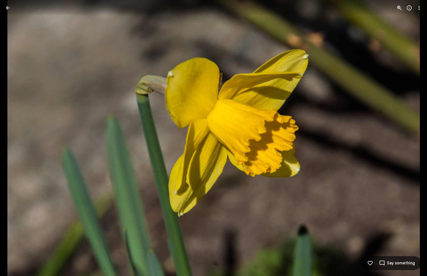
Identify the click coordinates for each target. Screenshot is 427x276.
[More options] (419, 8)
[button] (14, 138)
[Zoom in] (399, 8)
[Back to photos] (8, 8)
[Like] (370, 263)
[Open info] (409, 8)
